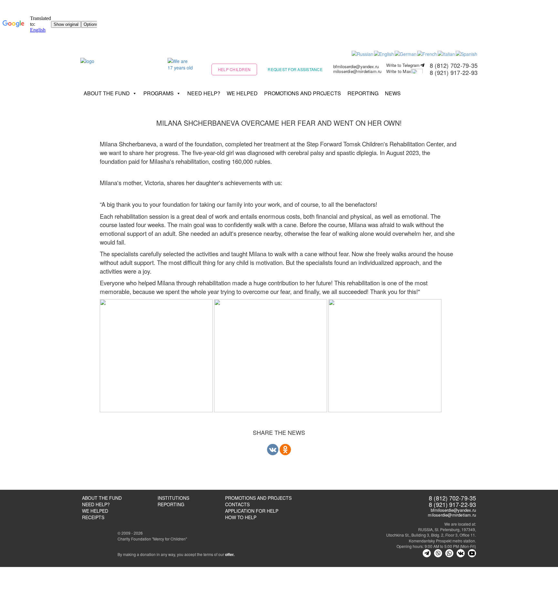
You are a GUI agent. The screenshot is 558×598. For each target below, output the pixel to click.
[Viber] (438, 553)
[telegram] (427, 553)
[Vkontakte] (272, 449)
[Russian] (363, 53)
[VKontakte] (461, 553)
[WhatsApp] (449, 553)
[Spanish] (467, 53)
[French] (427, 53)
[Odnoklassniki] (285, 449)
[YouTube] (472, 553)
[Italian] (447, 53)
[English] (384, 53)
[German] (406, 53)
